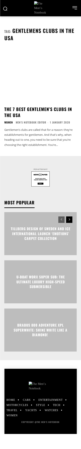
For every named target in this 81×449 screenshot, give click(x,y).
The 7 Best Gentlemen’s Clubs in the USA (38, 112)
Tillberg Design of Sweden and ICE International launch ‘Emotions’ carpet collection (40, 233)
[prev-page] (61, 219)
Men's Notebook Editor (31, 122)
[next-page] (69, 219)
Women (8, 122)
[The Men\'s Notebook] (40, 8)
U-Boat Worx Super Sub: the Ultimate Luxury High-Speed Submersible (40, 282)
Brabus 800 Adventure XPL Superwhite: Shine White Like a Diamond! (40, 330)
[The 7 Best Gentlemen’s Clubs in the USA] (40, 75)
